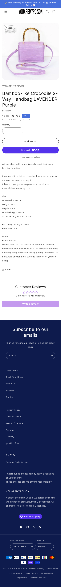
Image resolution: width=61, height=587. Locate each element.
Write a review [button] (30, 304)
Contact (10, 397)
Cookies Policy (13, 417)
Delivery (10, 437)
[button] (6, 11)
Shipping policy (47, 573)
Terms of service (31, 573)
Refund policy (52, 569)
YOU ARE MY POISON (19, 569)
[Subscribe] (51, 355)
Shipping (18, 120)
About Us (10, 384)
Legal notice (22, 578)
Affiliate (10, 390)
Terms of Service (14, 423)
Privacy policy (16, 573)
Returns (10, 430)
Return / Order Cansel (17, 462)
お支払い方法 (12, 443)
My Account (12, 370)
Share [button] (8, 270)
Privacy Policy (13, 410)
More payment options (30, 157)
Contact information (38, 578)
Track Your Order (14, 377)
